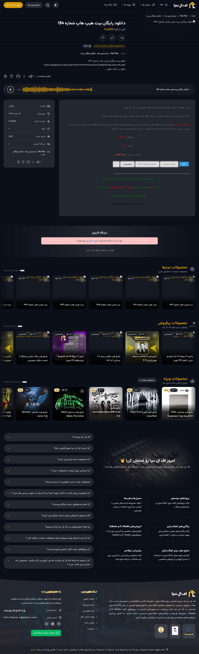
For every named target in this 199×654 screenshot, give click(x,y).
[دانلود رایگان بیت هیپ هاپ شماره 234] (69, 292)
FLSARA (108, 29)
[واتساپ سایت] (46, 623)
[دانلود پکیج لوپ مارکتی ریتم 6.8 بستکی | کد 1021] (106, 348)
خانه (193, 16)
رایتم (33, 649)
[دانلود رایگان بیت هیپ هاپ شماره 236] (142, 292)
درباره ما (90, 628)
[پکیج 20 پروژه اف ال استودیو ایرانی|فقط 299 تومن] (69, 348)
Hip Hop (183, 16)
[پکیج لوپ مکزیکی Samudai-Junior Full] (33, 403)
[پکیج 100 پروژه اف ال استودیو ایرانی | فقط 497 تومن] (178, 348)
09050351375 (15, 611)
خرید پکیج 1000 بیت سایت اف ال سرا (127, 204)
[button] (10, 89)
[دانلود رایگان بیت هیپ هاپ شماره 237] (178, 292)
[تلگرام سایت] (52, 623)
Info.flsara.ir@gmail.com (20, 617)
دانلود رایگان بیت (153, 16)
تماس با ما (89, 622)
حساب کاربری (92, 240)
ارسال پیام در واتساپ (44, 632)
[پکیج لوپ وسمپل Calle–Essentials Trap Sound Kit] (178, 403)
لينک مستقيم (169, 164)
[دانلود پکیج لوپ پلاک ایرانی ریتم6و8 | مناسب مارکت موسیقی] (33, 348)
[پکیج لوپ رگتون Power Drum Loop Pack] (142, 403)
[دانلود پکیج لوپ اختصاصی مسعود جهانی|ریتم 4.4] (142, 348)
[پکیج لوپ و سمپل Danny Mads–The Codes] (69, 403)
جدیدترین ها (34, 5)
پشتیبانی (127, 164)
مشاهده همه (148, 380)
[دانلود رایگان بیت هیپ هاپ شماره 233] (33, 292)
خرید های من (88, 611)
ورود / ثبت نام (13, 5)
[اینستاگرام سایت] (59, 623)
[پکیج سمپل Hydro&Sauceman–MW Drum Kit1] (106, 403)
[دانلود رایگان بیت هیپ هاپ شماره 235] (106, 292)
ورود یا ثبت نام (87, 616)
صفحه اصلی (88, 599)
